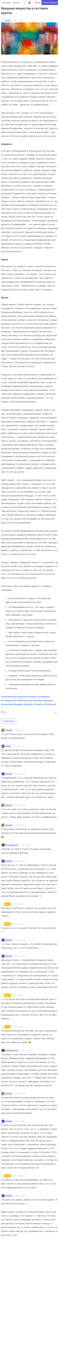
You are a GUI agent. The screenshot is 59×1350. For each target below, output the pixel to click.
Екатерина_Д (11, 845)
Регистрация (50, 2)
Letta (7, 20)
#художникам (8, 696)
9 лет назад (19, 730)
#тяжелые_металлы (12, 700)
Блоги (16, 2)
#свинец (27, 700)
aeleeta (8, 774)
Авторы (6, 2)
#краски (48, 700)
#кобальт (38, 700)
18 (4, 712)
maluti (8, 746)
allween (8, 730)
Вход (37, 2)
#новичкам (7, 704)
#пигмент (29, 704)
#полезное (50, 704)
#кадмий (18, 704)
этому (23, 62)
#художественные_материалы (33, 696)
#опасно (39, 704)
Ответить (8, 721)
